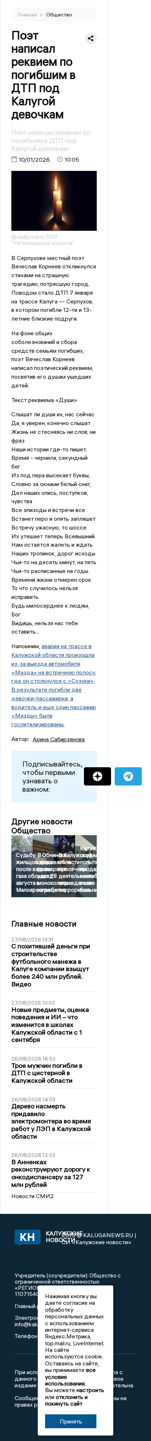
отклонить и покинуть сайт (66, 1400)
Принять (71, 1421)
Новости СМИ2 (32, 1196)
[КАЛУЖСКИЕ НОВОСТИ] (26, 1238)
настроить (90, 1390)
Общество (59, 14)
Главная (28, 14)
